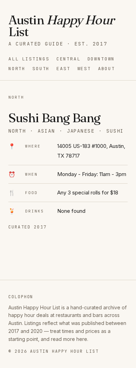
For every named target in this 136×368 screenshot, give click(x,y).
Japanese (81, 131)
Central (68, 59)
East (63, 69)
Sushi (115, 131)
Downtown (101, 59)
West (84, 69)
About (106, 69)
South (41, 69)
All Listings (29, 59)
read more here (69, 339)
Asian (46, 131)
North (16, 69)
